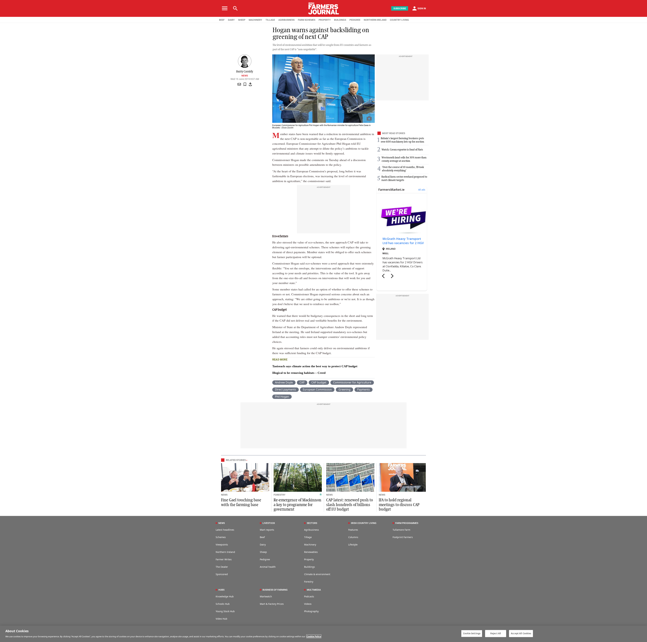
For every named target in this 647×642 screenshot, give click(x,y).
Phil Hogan (282, 396)
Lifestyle (353, 544)
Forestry (308, 581)
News (244, 75)
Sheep (263, 552)
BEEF (222, 20)
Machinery (310, 544)
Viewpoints (222, 544)
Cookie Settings (471, 633)
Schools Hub (223, 603)
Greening (344, 389)
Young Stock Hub (225, 611)
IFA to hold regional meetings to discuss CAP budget (399, 504)
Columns (353, 537)
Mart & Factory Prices (272, 603)
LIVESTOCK (269, 523)
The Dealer (222, 566)
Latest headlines (225, 529)
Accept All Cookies (521, 633)
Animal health (268, 566)
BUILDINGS (340, 20)
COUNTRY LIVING (399, 20)
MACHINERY (255, 20)
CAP (302, 382)
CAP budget (318, 382)
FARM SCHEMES (306, 20)
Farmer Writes (224, 559)
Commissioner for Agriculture (352, 382)
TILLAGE (270, 20)
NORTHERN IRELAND (375, 20)
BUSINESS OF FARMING (275, 589)
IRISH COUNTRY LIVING (363, 523)
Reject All (495, 633)
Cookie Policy (314, 636)
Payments (363, 389)
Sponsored (222, 574)
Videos (308, 603)
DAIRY (231, 20)
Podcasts (309, 596)
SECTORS (312, 523)
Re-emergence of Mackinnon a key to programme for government (297, 504)
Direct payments (285, 389)
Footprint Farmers (403, 537)
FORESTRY (279, 494)
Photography (311, 611)
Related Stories (236, 460)
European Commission (317, 389)
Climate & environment (317, 574)
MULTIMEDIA (314, 589)
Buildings (309, 566)
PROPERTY (325, 20)
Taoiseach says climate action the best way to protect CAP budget (314, 366)
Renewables (311, 552)
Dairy (263, 544)
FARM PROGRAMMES (406, 523)
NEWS (224, 494)
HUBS (221, 589)
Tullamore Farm (401, 529)
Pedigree (265, 559)
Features (353, 529)
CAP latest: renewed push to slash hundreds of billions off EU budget (349, 504)
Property (309, 559)
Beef (262, 537)
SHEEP (241, 20)
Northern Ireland (225, 552)
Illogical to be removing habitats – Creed (299, 372)
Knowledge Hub (225, 596)
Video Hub (221, 618)
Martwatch (266, 596)
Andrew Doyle (284, 382)
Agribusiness (311, 529)
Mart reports (267, 529)
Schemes (221, 537)
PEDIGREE (354, 20)
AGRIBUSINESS (286, 20)
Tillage (308, 537)
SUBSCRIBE (399, 8)
